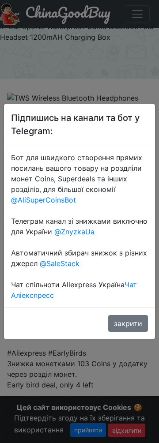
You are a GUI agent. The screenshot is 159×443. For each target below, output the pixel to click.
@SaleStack (60, 263)
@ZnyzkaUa (74, 231)
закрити (128, 323)
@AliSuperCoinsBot (43, 199)
